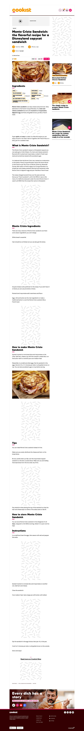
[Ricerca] (60, 10)
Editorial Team (16, 55)
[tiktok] (13, 705)
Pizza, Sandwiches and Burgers (25, 683)
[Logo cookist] (21, 10)
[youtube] (21, 705)
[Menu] (70, 10)
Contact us (38, 720)
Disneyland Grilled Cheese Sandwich (59, 79)
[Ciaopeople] (71, 728)
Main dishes (14, 683)
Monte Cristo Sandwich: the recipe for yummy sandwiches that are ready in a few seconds (61, 134)
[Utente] (67, 10)
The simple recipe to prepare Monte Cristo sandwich (60, 107)
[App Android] (20, 728)
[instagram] (17, 705)
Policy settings (39, 722)
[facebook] (24, 705)
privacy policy (39, 716)
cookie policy (39, 718)
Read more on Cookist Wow (31, 659)
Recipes (34, 683)
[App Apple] (13, 728)
